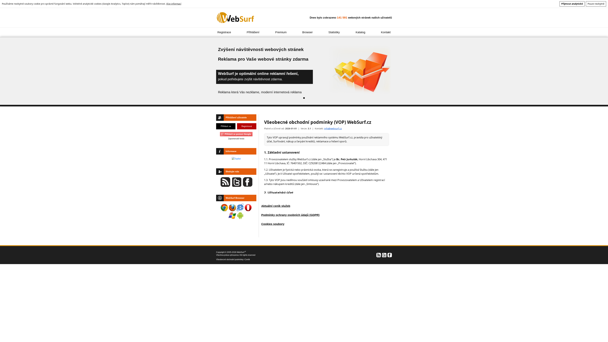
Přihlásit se (226, 126)
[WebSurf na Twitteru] (384, 255)
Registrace (224, 32)
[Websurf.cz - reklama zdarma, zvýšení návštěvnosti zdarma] (235, 17)
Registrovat (246, 126)
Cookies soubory (272, 224)
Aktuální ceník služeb (275, 206)
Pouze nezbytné (596, 3)
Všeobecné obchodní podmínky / (230, 259)
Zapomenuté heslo (236, 139)
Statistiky (334, 32)
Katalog (360, 32)
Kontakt (386, 32)
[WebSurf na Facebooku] (389, 255)
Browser (307, 32)
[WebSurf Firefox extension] (232, 208)
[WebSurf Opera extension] (248, 208)
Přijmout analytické (572, 3)
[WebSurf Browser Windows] (232, 215)
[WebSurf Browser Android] (240, 215)
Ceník (247, 259)
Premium (281, 32)
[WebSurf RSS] (378, 255)
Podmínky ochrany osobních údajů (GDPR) (290, 215)
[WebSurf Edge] (240, 208)
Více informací (173, 3)
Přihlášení (253, 32)
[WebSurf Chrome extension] (224, 208)
